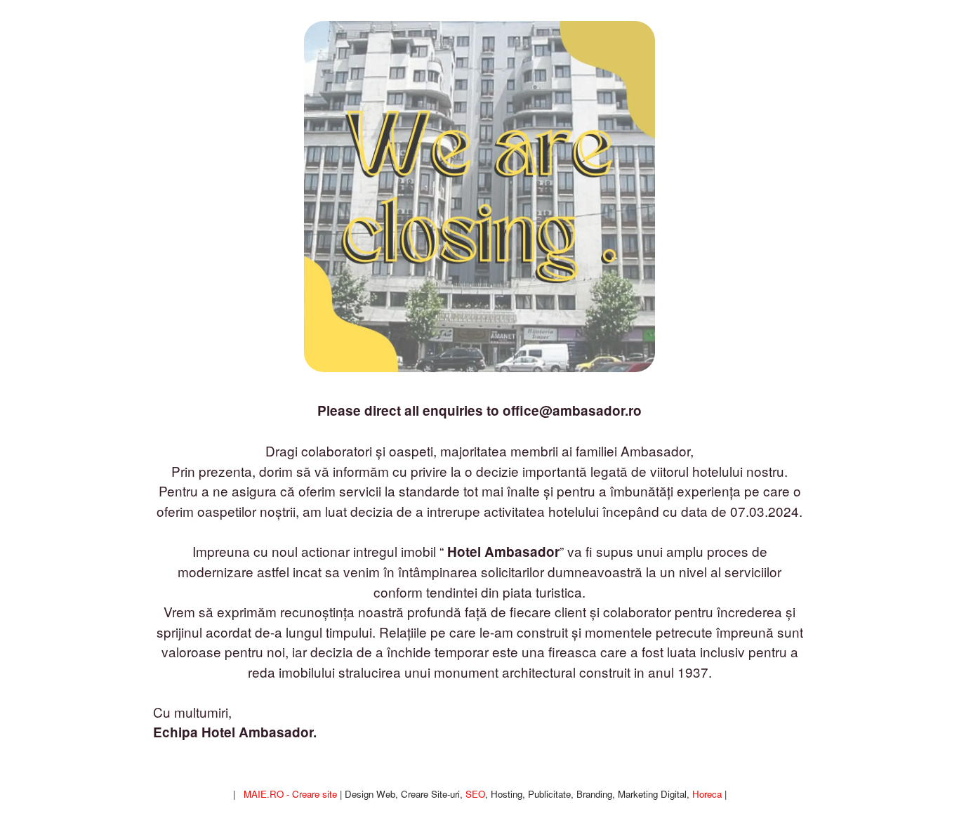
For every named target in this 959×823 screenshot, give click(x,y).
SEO (475, 794)
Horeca (707, 794)
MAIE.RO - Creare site (290, 794)
